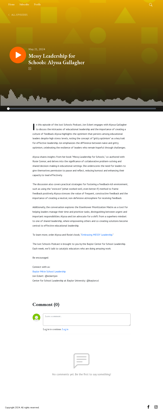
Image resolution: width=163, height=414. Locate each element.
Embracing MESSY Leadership (96, 234)
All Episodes (19, 14)
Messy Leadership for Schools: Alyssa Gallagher (56, 59)
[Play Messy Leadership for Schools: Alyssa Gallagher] (18, 55)
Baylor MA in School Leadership (49, 271)
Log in (65, 329)
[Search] (151, 4)
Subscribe (24, 4)
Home (11, 4)
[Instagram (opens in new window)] (156, 406)
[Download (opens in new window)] (30, 68)
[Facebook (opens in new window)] (148, 406)
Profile (37, 4)
